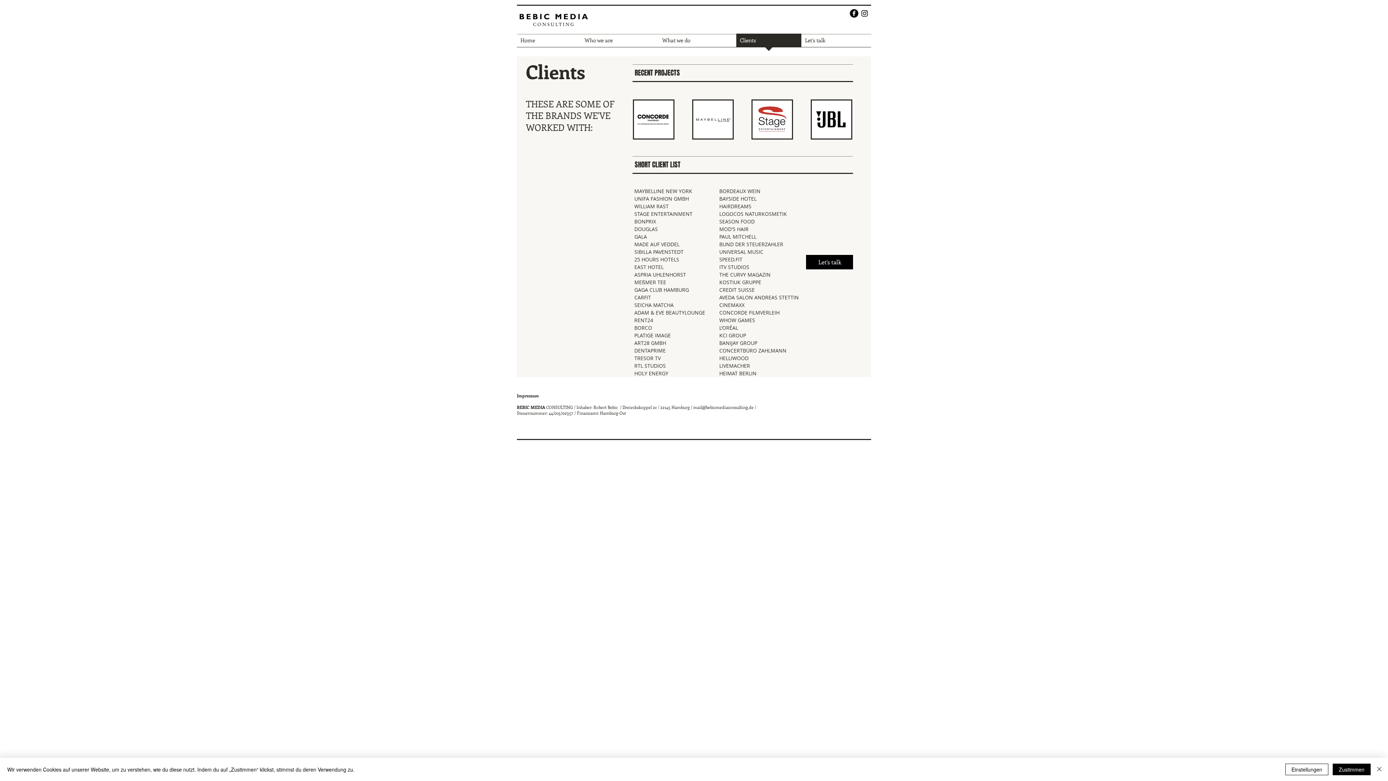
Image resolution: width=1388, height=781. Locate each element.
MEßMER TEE (650, 282)
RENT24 (643, 320)
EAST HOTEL (649, 267)
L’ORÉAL (728, 327)
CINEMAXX (732, 305)
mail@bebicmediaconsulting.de (723, 407)
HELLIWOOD (734, 358)
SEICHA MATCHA (654, 305)
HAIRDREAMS (735, 206)
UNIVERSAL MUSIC (741, 251)
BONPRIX (645, 221)
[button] (653, 119)
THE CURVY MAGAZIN (745, 274)
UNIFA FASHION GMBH (661, 198)
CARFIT (642, 297)
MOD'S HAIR (734, 229)
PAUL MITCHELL (738, 236)
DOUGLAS (646, 229)
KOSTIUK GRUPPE (740, 282)
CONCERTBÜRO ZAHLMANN (753, 350)
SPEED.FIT (730, 259)
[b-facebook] (854, 13)
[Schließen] (1379, 769)
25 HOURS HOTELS (656, 259)
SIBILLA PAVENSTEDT (659, 251)
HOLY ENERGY (651, 373)
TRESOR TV (647, 358)
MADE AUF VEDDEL (657, 244)
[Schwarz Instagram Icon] (864, 13)
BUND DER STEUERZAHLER (751, 244)
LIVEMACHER (734, 365)
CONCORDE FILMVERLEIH (749, 312)
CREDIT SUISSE (737, 289)
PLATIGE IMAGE (652, 335)
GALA (640, 236)
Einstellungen (1306, 769)
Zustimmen (1352, 769)
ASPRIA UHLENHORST (660, 274)
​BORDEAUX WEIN (740, 191)
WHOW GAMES (737, 320)
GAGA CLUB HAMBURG (661, 289)
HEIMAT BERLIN (738, 373)
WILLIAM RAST (651, 206)
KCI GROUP (732, 335)
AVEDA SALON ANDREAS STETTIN (759, 297)
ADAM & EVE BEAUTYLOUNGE (669, 312)
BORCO (643, 327)
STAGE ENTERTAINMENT (663, 213)
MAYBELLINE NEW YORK (663, 191)
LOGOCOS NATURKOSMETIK (753, 213)
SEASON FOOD (737, 221)
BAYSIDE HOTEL (738, 198)
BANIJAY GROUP (738, 343)
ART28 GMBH (650, 343)
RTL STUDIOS (650, 365)
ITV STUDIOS (734, 267)
